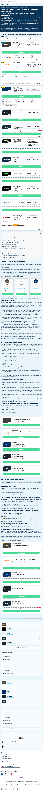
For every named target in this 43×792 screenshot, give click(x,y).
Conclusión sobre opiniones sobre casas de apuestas (13, 257)
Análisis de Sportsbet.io (17, 110)
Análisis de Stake (16, 125)
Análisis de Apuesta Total (17, 215)
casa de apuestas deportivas (18, 20)
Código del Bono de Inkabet (16, 543)
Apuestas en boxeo (5, 754)
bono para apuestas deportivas (11, 338)
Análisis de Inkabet (16, 42)
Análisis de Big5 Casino (17, 186)
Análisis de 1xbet (16, 87)
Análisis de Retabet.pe (17, 139)
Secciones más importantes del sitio (10, 246)
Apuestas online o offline (7, 251)
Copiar (40, 94)
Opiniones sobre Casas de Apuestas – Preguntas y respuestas (14, 255)
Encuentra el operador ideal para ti (9, 244)
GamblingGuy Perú (4, 7)
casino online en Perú (28, 20)
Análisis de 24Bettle (10, 634)
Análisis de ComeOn (7, 667)
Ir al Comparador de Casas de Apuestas (21, 705)
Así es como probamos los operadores (10, 242)
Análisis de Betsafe (6, 665)
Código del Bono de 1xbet (16, 572)
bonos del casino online (18, 347)
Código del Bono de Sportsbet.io (17, 586)
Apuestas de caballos (5, 756)
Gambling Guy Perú (14, 273)
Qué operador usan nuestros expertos (10, 250)
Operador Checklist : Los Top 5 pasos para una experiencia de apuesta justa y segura (19, 238)
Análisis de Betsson (16, 62)
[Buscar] (24, 4)
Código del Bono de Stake (16, 601)
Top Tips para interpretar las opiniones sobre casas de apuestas (15, 253)
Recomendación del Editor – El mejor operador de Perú (13, 240)
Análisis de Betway (6, 659)
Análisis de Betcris (16, 157)
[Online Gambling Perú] (5, 4)
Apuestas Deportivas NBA (6, 758)
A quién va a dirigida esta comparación (10, 237)
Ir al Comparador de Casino (21, 647)
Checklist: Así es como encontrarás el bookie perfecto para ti (14, 248)
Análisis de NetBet (6, 656)
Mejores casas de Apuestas (6, 761)
